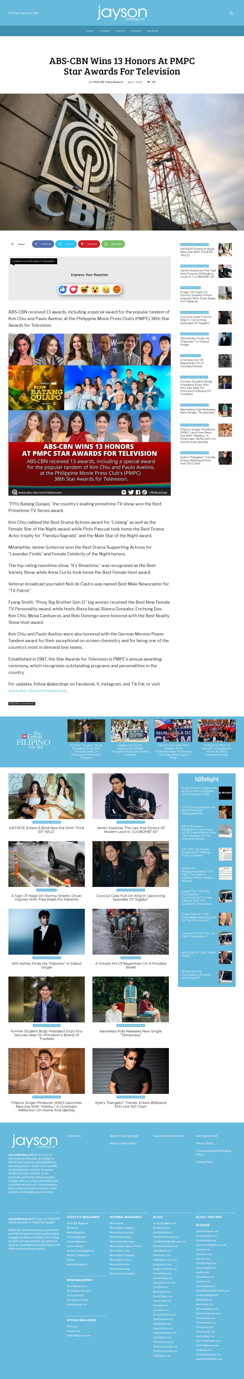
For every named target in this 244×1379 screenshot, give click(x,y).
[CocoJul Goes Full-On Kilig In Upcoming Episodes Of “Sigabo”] (225, 317)
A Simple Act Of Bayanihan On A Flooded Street (192, 363)
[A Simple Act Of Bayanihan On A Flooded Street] (225, 360)
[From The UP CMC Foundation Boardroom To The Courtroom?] (225, 919)
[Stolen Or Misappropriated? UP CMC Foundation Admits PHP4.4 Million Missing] (225, 873)
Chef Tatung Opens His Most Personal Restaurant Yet (198, 810)
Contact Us (74, 1135)
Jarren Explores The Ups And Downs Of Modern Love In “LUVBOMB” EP (198, 273)
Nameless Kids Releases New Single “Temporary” (197, 411)
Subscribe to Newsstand (168, 1135)
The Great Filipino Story (194, 377)
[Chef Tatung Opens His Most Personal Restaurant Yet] (225, 812)
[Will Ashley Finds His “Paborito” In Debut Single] (225, 339)
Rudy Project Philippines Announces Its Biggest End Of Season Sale (199, 791)
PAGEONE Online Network (108, 82)
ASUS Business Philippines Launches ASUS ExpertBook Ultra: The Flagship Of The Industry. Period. (199, 832)
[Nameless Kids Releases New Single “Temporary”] (225, 410)
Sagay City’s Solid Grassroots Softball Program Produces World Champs (129, 749)
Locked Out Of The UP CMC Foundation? (198, 934)
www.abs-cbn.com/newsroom (37, 690)
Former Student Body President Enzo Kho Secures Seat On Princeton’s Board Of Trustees (196, 388)
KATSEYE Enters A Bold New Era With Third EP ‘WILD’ (197, 252)
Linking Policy (204, 1161)
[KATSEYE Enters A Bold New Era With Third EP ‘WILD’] (225, 249)
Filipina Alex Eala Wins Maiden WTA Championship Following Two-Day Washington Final (173, 751)
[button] (231, 12)
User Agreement (207, 1135)
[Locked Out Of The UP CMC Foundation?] (225, 938)
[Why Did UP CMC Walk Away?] (225, 957)
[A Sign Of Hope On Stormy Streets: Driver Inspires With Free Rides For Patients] (225, 293)
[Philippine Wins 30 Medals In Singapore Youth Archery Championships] (217, 730)
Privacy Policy (205, 1143)
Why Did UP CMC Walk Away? (198, 954)
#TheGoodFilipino (190, 287)
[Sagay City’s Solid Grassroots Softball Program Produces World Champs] (130, 730)
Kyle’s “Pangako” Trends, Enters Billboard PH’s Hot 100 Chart (198, 460)
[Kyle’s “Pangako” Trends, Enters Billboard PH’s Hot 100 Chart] (225, 458)
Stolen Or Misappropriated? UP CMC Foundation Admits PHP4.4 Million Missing (198, 874)
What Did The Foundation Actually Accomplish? (196, 975)
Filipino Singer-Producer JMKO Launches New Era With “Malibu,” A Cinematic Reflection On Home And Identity (198, 436)
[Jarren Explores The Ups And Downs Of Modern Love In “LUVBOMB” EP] (225, 271)
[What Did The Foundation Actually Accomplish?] (225, 976)
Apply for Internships (123, 1143)
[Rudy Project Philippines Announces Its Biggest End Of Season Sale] (225, 793)
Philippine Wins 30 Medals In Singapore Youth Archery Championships (217, 749)
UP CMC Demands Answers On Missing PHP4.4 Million (196, 852)
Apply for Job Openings (124, 1135)
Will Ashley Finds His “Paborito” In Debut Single (194, 341)
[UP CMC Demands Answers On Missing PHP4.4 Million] (225, 854)
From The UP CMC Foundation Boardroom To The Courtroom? (199, 917)
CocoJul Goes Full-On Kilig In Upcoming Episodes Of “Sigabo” (196, 320)
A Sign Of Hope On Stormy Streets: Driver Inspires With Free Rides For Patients (197, 296)
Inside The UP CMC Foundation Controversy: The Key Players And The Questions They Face (197, 897)
